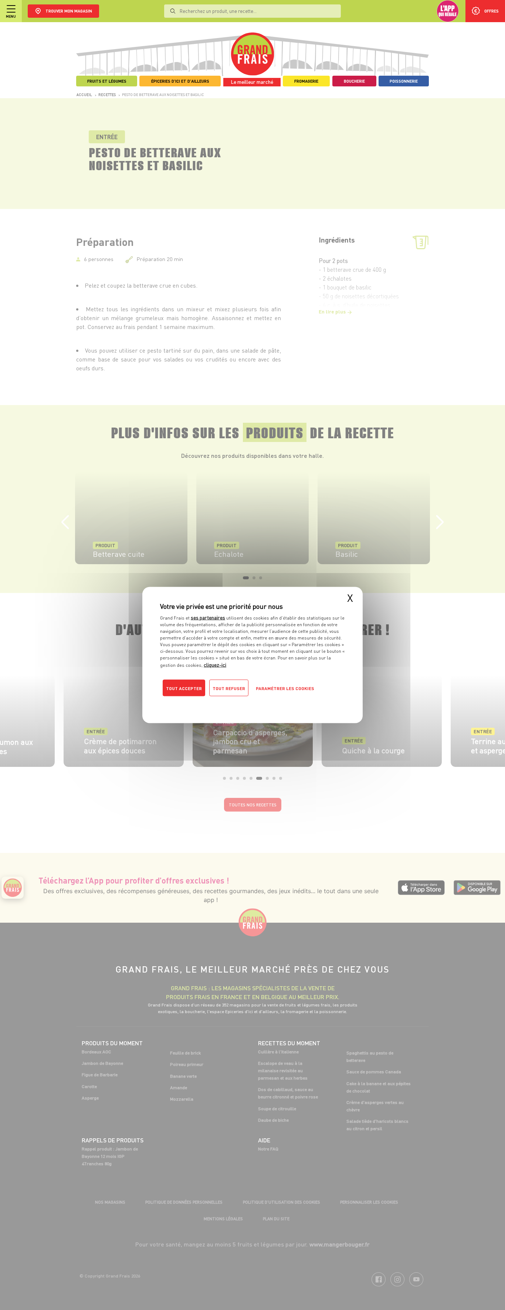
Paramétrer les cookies (285, 688)
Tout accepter (184, 688)
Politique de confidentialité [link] (210, 703)
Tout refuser (229, 688)
